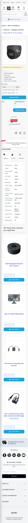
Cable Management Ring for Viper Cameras (13, 262)
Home (4, 25)
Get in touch (11, 441)
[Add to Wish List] (19, 132)
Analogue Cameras (17, 30)
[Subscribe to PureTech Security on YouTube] (23, 455)
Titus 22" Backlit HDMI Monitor (13, 311)
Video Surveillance (13, 25)
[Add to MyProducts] (15, 132)
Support (12, 2)
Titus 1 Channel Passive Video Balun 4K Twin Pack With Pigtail (13, 410)
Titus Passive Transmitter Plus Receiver (13, 360)
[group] (6, 70)
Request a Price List (15, 19)
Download (20, 157)
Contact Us (18, 2)
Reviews (13, 157)
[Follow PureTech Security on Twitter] (18, 455)
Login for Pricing (18, 109)
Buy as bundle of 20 (14, 123)
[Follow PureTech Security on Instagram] (8, 455)
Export (24, 2)
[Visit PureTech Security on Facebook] (4, 455)
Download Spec (13, 96)
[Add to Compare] (23, 132)
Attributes (5, 157)
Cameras (6, 30)
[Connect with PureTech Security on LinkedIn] (13, 455)
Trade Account (5, 2)
